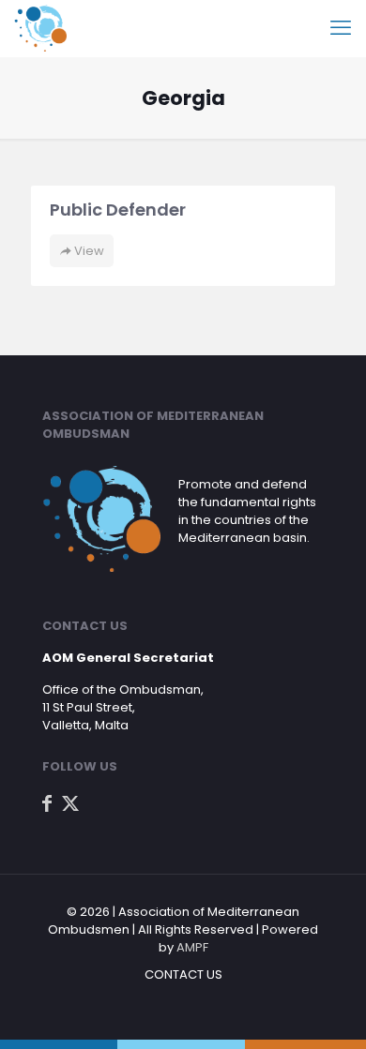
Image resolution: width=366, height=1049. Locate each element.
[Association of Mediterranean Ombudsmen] (40, 28)
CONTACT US (183, 974)
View (87, 251)
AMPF (192, 947)
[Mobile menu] (341, 28)
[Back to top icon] (327, 1010)
